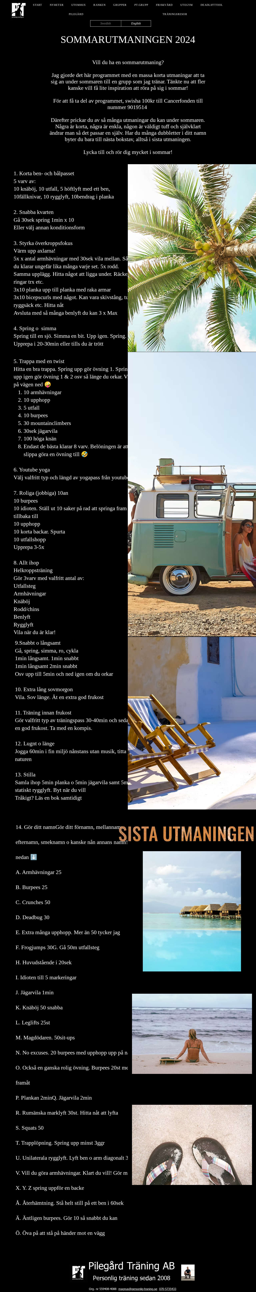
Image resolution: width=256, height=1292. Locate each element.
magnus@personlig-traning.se (137, 1289)
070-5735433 (167, 1289)
